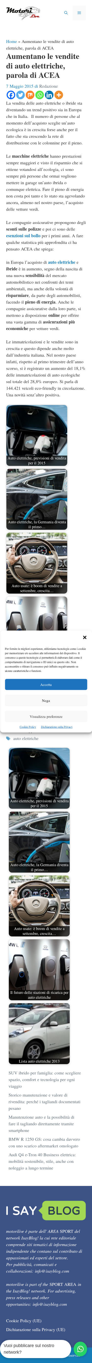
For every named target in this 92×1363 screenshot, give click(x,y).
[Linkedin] (49, 95)
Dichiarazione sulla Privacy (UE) (35, 1329)
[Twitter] (20, 95)
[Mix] (30, 95)
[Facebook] (11, 95)
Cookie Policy (28, 727)
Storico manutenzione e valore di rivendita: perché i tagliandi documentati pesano (44, 1101)
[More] (58, 95)
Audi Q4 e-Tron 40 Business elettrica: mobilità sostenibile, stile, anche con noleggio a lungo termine (42, 1161)
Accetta (46, 684)
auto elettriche (61, 262)
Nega (46, 700)
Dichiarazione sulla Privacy (57, 727)
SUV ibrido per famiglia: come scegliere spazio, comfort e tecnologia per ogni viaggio (45, 1079)
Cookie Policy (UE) (23, 1320)
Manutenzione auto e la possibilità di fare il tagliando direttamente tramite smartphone (41, 1123)
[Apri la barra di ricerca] (66, 13)
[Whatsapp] (39, 95)
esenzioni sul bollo (23, 235)
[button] (84, 637)
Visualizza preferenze (46, 716)
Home (11, 41)
